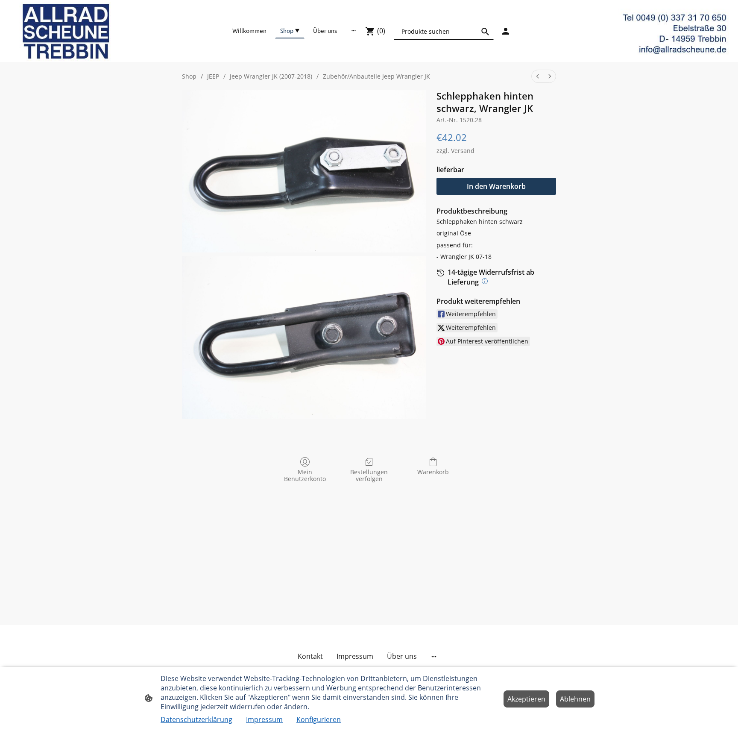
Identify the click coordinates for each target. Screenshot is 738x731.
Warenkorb (433, 472)
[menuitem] (538, 76)
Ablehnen (575, 699)
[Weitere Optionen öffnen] (354, 30)
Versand (462, 151)
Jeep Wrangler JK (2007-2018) (271, 76)
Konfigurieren (318, 719)
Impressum (264, 719)
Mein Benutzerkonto (305, 475)
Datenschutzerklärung (196, 719)
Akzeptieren (526, 699)
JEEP (213, 76)
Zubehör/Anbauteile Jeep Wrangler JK (376, 76)
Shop (189, 76)
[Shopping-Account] (506, 31)
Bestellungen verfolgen (369, 475)
